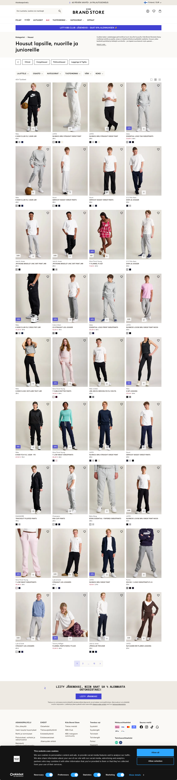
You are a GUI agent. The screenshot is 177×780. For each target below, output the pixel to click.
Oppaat (90, 20)
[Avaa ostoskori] (159, 11)
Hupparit (94, 745)
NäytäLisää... (101, 44)
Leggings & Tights (79, 62)
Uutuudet (38, 20)
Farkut (92, 741)
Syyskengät (95, 730)
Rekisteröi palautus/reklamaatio (25, 745)
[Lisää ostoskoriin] (33, 129)
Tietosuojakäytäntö (48, 730)
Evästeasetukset (47, 738)
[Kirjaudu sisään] (147, 11)
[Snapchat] (157, 727)
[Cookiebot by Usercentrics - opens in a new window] (16, 775)
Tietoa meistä (71, 726)
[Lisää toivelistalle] (48, 85)
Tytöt (27, 20)
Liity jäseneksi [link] (88, 696)
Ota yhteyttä (21, 726)
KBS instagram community (71, 735)
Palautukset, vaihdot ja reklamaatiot (25, 739)
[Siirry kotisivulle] (88, 11)
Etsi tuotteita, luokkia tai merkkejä (30, 11)
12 (94, 663)
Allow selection (155, 761)
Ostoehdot (44, 726)
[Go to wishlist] (153, 11)
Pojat (18, 20)
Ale (47, 20)
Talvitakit (94, 734)
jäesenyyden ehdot (99, 704)
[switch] (74, 775)
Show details (135, 775)
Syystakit (94, 726)
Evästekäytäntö (47, 734)
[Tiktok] (152, 727)
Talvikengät (95, 738)
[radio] (151, 79)
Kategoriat (76, 20)
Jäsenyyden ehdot (48, 741)
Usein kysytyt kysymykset (26, 730)
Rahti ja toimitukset (24, 734)
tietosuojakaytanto (119, 704)
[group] (155, 79)
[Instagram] (146, 727)
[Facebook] (141, 727)
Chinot (27, 62)
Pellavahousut (59, 62)
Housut (30, 37)
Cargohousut (41, 62)
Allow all (155, 752)
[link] (88, 11)
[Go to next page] (100, 663)
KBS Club (69, 730)
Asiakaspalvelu (22, 3)
